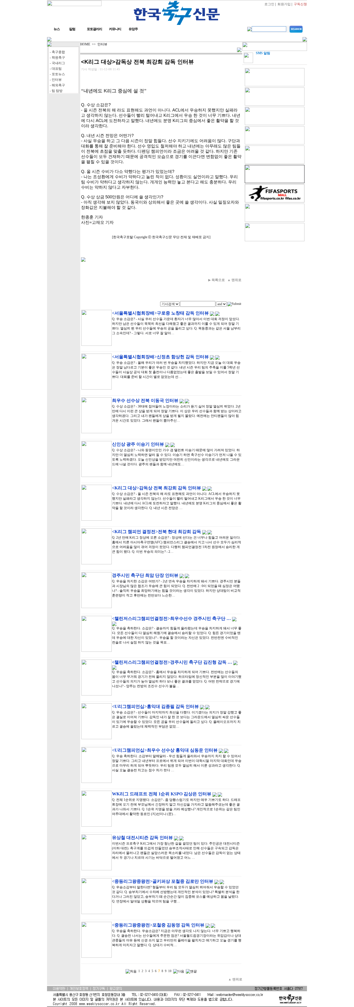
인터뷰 (102, 44)
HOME (85, 44)
